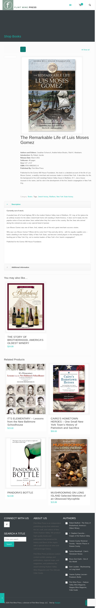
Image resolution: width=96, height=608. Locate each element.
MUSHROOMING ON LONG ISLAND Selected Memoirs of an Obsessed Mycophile (68, 495)
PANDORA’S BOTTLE (20, 492)
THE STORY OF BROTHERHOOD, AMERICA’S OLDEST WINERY (25, 339)
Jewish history (43, 197)
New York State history (64, 197)
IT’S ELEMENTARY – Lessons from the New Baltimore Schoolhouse (25, 421)
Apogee (57, 603)
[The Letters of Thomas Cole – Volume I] (2, 598)
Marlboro (52, 197)
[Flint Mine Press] (19, 5)
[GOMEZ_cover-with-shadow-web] (51, 95)
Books (30, 197)
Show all (86, 50)
